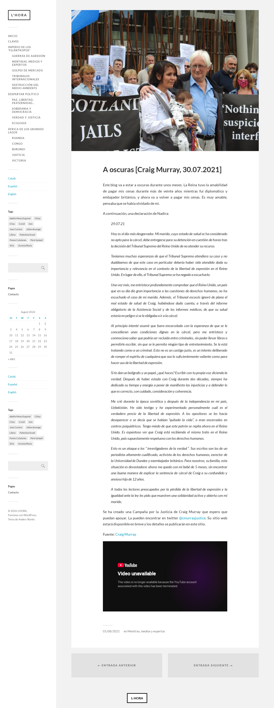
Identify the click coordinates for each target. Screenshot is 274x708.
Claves (13, 41)
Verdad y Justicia (26, 117)
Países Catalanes (18, 240)
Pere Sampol (36, 240)
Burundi (18, 149)
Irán (30, 223)
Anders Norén (26, 519)
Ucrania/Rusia (25, 245)
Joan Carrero (16, 229)
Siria (12, 245)
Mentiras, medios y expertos (27, 63)
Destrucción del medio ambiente (25, 86)
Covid (22, 223)
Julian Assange (33, 229)
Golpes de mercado (27, 70)
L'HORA (19, 15)
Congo (17, 143)
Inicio (12, 36)
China (38, 218)
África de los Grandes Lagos (26, 131)
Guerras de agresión (28, 56)
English (12, 194)
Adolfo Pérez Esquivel (20, 218)
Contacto (13, 294)
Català (12, 178)
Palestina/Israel (27, 234)
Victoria (19, 160)
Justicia (18, 154)
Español (12, 186)
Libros (13, 234)
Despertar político (23, 94)
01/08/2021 (111, 631)
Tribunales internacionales (25, 77)
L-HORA (137, 698)
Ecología (19, 123)
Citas (12, 223)
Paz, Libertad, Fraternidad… (23, 101)
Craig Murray (125, 534)
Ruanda (18, 138)
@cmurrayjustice (192, 518)
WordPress (29, 515)
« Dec (11, 359)
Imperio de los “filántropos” (19, 48)
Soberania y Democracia (22, 110)
